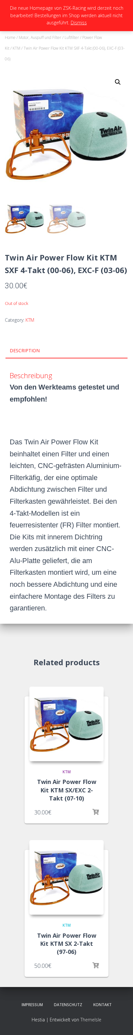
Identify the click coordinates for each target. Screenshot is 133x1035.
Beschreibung (31, 375)
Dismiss (79, 22)
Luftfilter (72, 37)
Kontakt (102, 1004)
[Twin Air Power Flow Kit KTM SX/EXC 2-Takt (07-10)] (66, 724)
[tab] (66, 350)
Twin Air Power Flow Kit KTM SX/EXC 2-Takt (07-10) (66, 790)
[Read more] (95, 812)
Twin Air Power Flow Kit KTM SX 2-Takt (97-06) (66, 944)
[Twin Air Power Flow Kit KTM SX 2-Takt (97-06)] (66, 877)
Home (10, 37)
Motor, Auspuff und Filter (40, 37)
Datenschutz (68, 1004)
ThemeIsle (90, 1020)
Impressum (32, 1004)
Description (25, 350)
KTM (16, 48)
